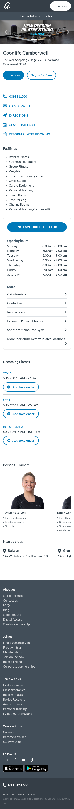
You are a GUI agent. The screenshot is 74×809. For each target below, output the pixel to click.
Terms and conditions (26, 794)
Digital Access (12, 619)
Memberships (12, 652)
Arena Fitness (12, 704)
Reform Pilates (13, 694)
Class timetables (14, 690)
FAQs (7, 605)
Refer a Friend (12, 661)
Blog (6, 610)
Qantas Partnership (16, 624)
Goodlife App (12, 614)
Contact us (10, 600)
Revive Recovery (14, 699)
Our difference (13, 595)
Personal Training (15, 709)
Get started (27, 16)
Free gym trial (12, 647)
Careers (8, 732)
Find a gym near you (16, 642)
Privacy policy (9, 794)
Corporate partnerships (19, 666)
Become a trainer (14, 737)
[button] (5, 32)
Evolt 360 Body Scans (17, 713)
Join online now (13, 657)
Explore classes (13, 685)
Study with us (12, 741)
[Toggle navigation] (14, 6)
